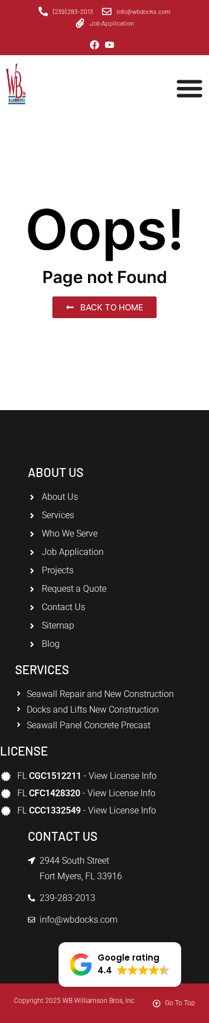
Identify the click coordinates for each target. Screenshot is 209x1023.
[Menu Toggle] (189, 88)
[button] (120, 964)
